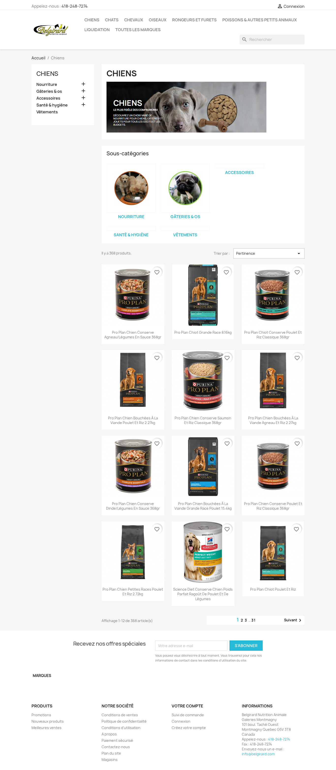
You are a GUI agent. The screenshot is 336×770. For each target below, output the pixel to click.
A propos (109, 734)
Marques (42, 675)
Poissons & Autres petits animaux (259, 20)
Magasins (110, 759)
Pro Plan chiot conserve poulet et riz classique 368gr (273, 335)
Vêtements (47, 112)
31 (253, 620)
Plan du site (111, 753)
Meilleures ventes (46, 727)
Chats (112, 20)
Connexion (181, 721)
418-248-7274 (74, 6)
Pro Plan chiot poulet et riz (273, 589)
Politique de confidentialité (124, 721)
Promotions (41, 715)
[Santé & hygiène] (131, 228)
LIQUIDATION (97, 29)
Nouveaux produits (47, 721)
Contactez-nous (116, 746)
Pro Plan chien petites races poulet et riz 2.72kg (133, 592)
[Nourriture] (131, 188)
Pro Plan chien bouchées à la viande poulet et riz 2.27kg (133, 420)
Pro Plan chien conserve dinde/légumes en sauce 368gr (133, 506)
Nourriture (46, 84)
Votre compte (187, 706)
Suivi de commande (188, 715)
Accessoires (48, 98)
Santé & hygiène (52, 105)
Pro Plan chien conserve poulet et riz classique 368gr (273, 506)
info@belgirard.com (258, 754)
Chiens (91, 20)
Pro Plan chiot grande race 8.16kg (203, 332)
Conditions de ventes (120, 715)
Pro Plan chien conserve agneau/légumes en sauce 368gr (132, 335)
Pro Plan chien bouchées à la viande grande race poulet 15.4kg (203, 506)
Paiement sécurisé (117, 740)
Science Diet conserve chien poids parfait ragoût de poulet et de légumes (203, 594)
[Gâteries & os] (185, 188)
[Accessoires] (239, 166)
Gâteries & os (49, 91)
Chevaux (133, 20)
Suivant (293, 620)
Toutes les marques (138, 29)
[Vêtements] (185, 228)
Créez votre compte (189, 727)
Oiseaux (158, 20)
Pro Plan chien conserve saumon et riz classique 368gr (203, 420)
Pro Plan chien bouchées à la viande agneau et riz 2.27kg (273, 420)
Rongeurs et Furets (194, 20)
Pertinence (269, 253)
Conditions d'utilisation (121, 727)
